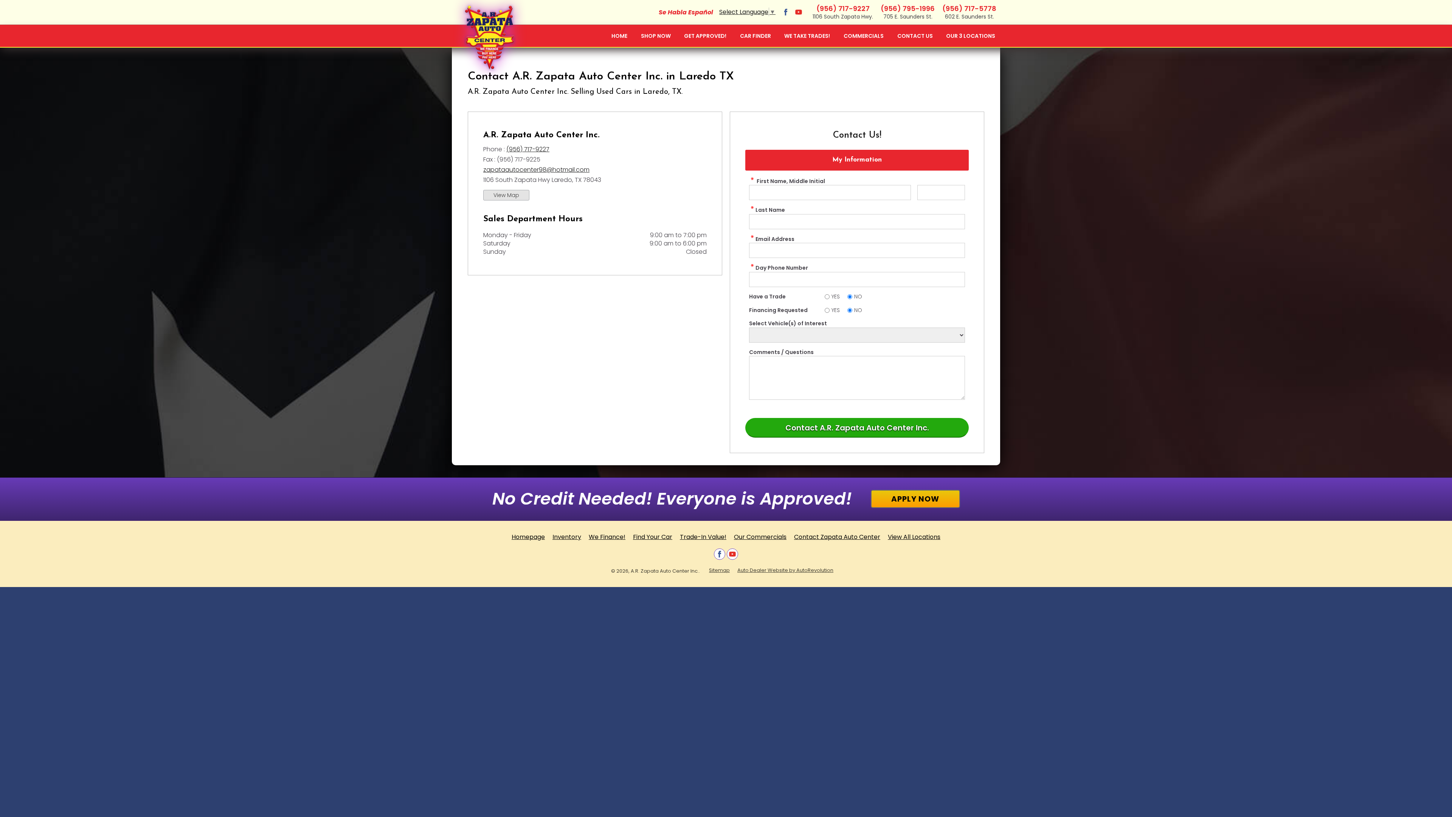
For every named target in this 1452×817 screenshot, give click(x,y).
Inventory (566, 537)
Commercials (864, 36)
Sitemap (719, 570)
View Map (506, 195)
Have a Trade (767, 296)
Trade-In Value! (703, 537)
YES (835, 296)
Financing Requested (778, 310)
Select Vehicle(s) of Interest (788, 323)
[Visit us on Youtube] (798, 12)
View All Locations (914, 537)
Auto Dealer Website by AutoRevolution (785, 570)
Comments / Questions (781, 352)
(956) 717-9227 (527, 149)
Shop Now (656, 36)
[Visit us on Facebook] (785, 12)
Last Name (770, 210)
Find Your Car (652, 537)
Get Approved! (705, 36)
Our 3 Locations (970, 36)
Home (619, 36)
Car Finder (755, 36)
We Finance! (607, 537)
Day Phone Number (781, 268)
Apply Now (915, 499)
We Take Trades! (807, 36)
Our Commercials (760, 537)
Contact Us (915, 36)
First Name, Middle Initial (790, 181)
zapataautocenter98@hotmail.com (536, 169)
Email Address (774, 239)
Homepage (528, 537)
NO (858, 296)
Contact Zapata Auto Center (837, 537)
